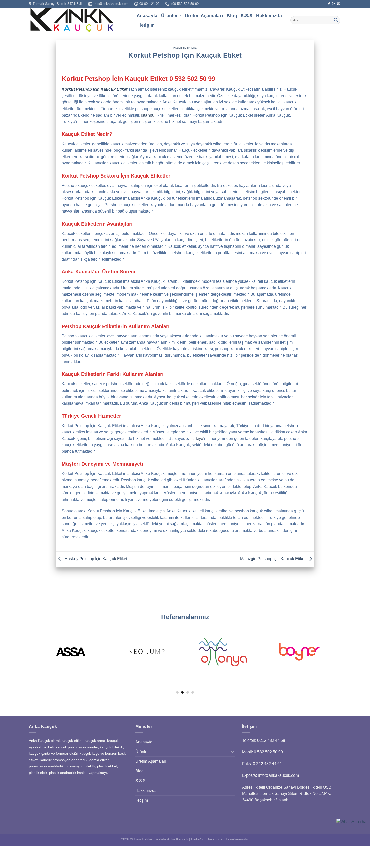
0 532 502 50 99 (192, 78)
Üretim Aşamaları (204, 15)
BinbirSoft (198, 839)
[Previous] (45, 644)
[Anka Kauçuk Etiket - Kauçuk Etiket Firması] (79, 20)
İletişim (146, 25)
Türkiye (196, 438)
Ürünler (169, 15)
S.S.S (247, 15)
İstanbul (148, 115)
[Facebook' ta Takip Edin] (328, 4)
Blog (232, 15)
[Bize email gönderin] (338, 4)
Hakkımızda (269, 15)
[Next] (324, 644)
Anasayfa (147, 15)
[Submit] (335, 20)
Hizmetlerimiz (185, 47)
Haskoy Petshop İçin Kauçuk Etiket (95, 559)
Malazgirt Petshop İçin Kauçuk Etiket (273, 559)
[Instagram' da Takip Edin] (333, 4)
